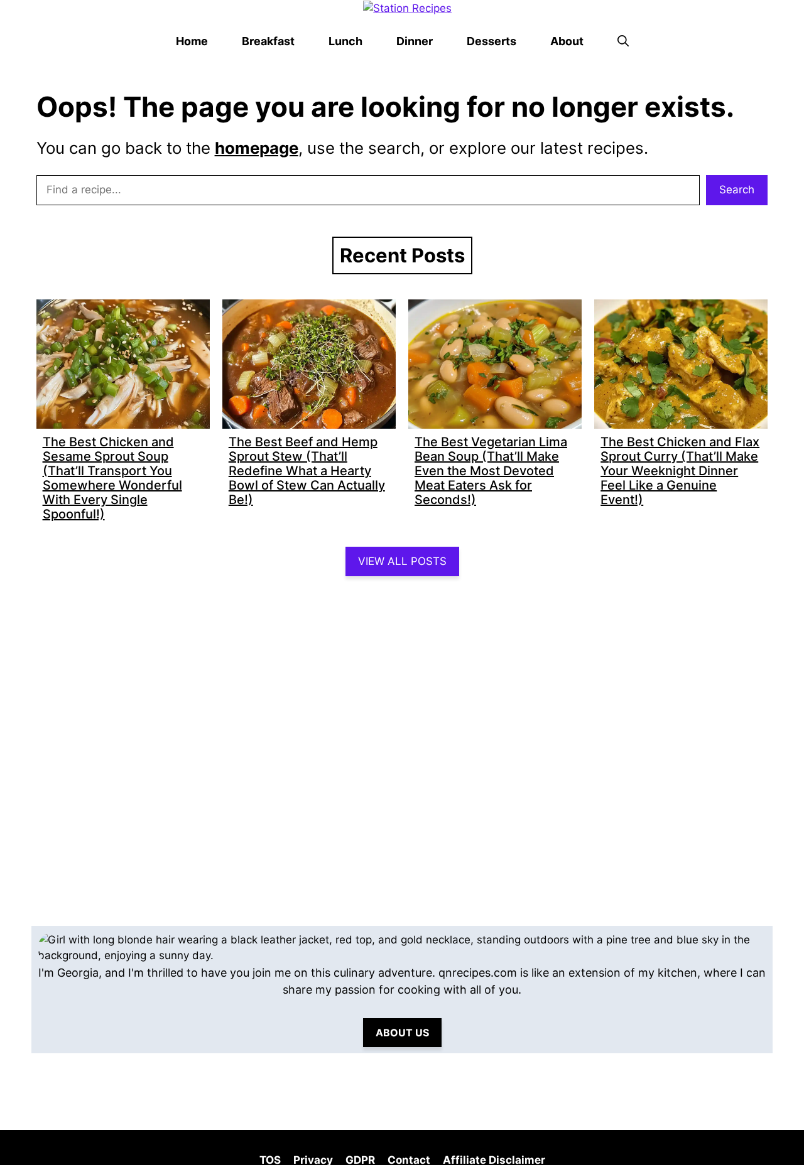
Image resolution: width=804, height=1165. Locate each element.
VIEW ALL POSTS (402, 561)
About (567, 41)
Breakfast (268, 41)
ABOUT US (402, 1032)
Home (192, 41)
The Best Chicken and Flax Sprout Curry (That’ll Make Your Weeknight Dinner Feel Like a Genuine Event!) (679, 470)
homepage (256, 148)
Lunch (345, 41)
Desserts (491, 41)
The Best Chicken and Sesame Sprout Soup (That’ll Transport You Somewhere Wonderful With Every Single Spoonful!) (112, 478)
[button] (623, 41)
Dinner (414, 41)
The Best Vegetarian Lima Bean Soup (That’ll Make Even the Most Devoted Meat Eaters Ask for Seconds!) (491, 470)
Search (736, 189)
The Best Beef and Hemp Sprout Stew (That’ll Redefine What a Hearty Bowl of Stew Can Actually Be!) (307, 470)
